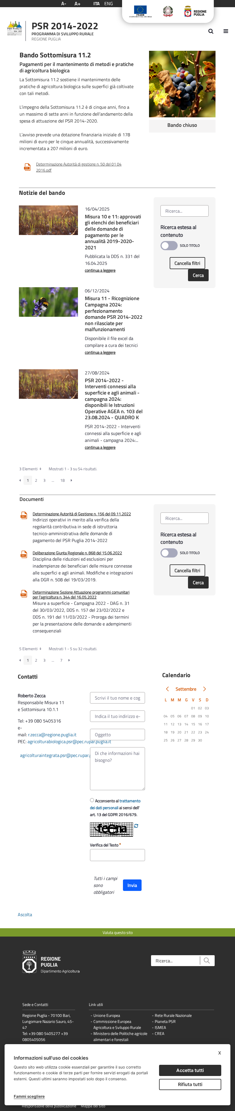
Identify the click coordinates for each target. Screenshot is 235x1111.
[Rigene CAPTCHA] (136, 825)
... (53, 480)
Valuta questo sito (118, 932)
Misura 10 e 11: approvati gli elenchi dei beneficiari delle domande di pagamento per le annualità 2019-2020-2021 (113, 232)
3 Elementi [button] (28, 469)
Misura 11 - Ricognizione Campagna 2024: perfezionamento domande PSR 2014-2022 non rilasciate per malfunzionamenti (113, 313)
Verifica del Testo (104, 845)
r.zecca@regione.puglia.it (52, 734)
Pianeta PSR (165, 1021)
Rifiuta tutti (190, 1084)
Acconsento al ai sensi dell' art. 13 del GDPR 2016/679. (115, 807)
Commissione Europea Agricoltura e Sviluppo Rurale (117, 1024)
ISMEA (160, 1027)
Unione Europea (106, 1015)
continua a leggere (100, 270)
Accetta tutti (190, 1070)
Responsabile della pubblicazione (49, 1106)
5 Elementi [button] (28, 649)
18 (62, 480)
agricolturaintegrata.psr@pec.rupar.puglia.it (62, 755)
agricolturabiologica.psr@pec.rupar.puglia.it (69, 741)
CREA (159, 1033)
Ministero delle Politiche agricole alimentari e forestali (120, 1036)
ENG (108, 3)
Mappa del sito (93, 1106)
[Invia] (206, 960)
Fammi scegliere (29, 1096)
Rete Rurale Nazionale (173, 1015)
